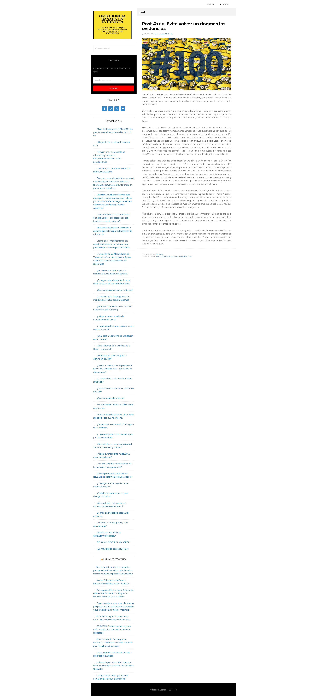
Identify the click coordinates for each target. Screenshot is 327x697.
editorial (175, 257)
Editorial (159, 254)
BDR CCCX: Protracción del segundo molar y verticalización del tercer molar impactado (112, 629)
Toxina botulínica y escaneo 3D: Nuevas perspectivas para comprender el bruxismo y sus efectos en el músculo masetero (113, 606)
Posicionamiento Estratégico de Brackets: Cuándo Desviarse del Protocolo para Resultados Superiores (113, 642)
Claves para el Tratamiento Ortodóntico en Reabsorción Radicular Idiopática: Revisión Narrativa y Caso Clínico (113, 593)
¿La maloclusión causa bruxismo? (113, 549)
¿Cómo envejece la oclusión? (111, 398)
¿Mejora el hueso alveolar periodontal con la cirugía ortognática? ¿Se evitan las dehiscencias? (112, 368)
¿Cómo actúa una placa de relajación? (115, 290)
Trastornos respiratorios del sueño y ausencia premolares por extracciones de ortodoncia (112, 231)
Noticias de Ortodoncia (114, 559)
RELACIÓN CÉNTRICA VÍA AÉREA (113, 542)
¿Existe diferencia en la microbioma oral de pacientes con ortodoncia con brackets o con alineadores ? (111, 217)
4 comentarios (166, 34)
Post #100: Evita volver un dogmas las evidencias (183, 26)
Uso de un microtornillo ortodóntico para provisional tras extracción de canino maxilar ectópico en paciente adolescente (113, 570)
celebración (165, 257)
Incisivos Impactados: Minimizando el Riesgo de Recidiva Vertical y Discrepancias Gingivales (113, 665)
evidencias (183, 257)
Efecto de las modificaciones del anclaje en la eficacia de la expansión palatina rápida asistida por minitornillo (111, 244)
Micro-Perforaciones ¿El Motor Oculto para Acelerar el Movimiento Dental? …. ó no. (113, 132)
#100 (157, 257)
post (190, 257)
